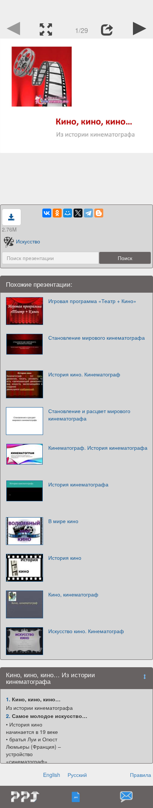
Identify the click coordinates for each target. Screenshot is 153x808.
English (51, 774)
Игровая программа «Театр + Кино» (92, 301)
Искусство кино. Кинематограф (86, 631)
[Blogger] (98, 213)
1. (8, 699)
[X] (78, 213)
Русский (77, 774)
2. (8, 715)
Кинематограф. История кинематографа (97, 447)
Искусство (28, 241)
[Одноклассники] (57, 213)
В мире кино (63, 521)
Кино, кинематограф (73, 594)
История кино (64, 557)
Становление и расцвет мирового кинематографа (89, 414)
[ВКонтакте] (46, 213)
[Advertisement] (76, 9)
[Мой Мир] (67, 213)
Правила (140, 774)
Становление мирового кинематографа (96, 337)
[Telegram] (88, 213)
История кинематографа (78, 484)
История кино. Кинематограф (84, 374)
